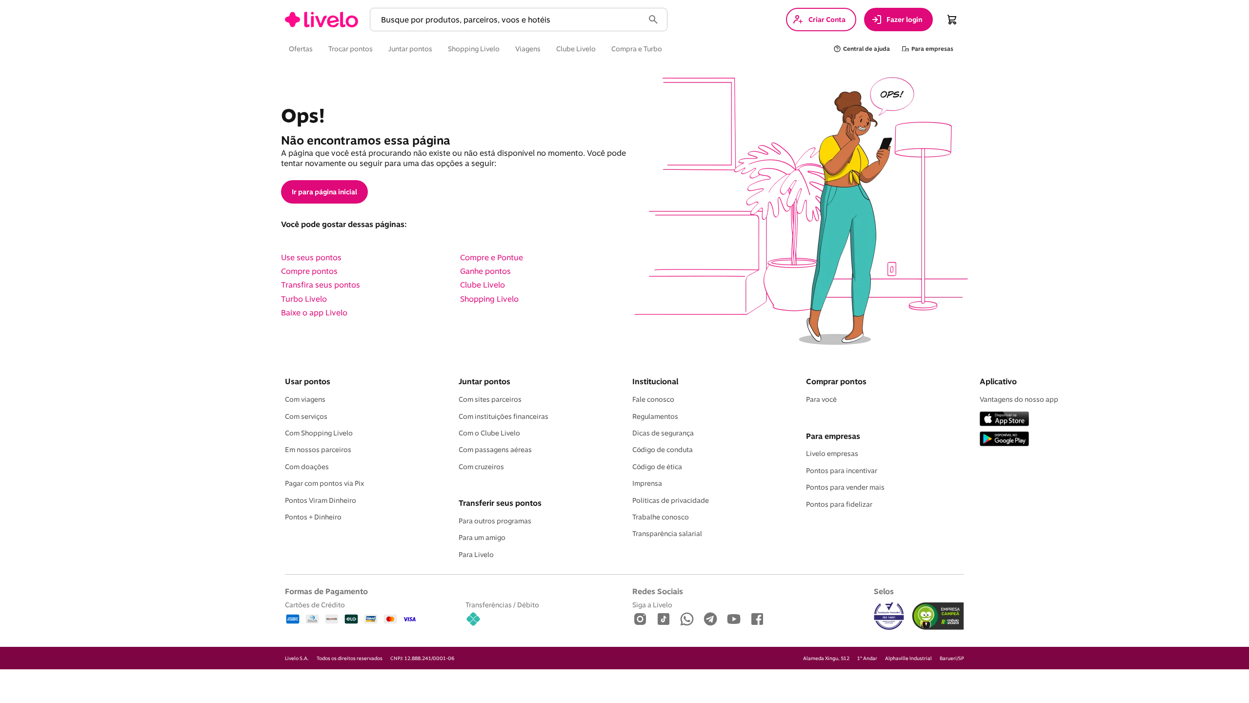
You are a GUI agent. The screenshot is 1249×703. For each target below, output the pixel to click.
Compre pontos (309, 271)
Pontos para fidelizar (839, 504)
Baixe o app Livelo (314, 312)
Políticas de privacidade (670, 500)
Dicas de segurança (663, 433)
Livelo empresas (832, 453)
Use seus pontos (311, 257)
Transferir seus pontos (500, 503)
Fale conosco (653, 399)
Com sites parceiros (490, 399)
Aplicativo (998, 381)
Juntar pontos (484, 381)
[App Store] (1004, 420)
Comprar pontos (836, 381)
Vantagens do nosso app (1019, 399)
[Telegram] (710, 619)
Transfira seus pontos (320, 284)
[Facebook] (757, 619)
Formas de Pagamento (326, 591)
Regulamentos (655, 416)
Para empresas (833, 436)
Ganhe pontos (485, 271)
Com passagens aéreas (495, 450)
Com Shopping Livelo (319, 433)
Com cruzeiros (481, 467)
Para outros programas (495, 521)
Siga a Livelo (652, 604)
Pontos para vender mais (845, 487)
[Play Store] (1004, 440)
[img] (938, 616)
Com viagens (305, 399)
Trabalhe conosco (660, 517)
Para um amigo (482, 537)
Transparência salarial (667, 534)
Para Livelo (476, 554)
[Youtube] (734, 619)
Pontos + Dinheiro (313, 517)
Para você (821, 399)
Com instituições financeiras (503, 416)
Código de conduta (662, 450)
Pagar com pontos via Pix (324, 483)
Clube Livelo (482, 284)
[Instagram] (640, 619)
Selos (884, 591)
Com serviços (306, 416)
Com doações (307, 467)
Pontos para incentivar (841, 471)
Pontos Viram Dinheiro (320, 500)
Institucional (655, 381)
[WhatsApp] (687, 619)
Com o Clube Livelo (489, 433)
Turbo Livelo (304, 298)
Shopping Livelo (489, 298)
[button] (509, 20)
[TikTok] (663, 619)
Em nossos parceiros (318, 450)
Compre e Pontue (491, 257)
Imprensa (647, 483)
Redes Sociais (657, 591)
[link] (321, 19)
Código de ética (657, 467)
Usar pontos (307, 381)
